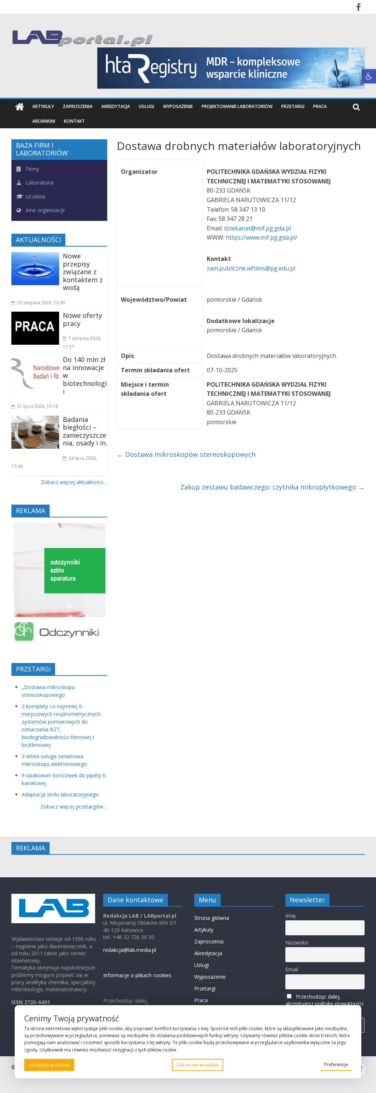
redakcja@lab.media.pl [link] (129, 949)
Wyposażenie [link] (178, 106)
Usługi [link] (146, 106)
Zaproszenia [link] (78, 106)
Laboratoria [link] (39, 182)
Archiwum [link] (43, 121)
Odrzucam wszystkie (197, 1065)
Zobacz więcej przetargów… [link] (73, 806)
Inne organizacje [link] (44, 210)
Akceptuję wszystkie (49, 1065)
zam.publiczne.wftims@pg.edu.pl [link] (252, 268)
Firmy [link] (31, 168)
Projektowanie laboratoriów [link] (237, 106)
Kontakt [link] (74, 121)
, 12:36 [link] (41, 303)
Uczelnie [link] (35, 196)
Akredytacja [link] (115, 106)
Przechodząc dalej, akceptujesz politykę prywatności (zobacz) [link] (324, 1003)
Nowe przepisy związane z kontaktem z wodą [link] (83, 271)
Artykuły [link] (43, 106)
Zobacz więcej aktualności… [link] (74, 482)
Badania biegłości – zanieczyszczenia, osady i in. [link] (85, 431)
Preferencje (336, 1064)
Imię (290, 915)
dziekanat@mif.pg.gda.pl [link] (258, 228)
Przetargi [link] (292, 106)
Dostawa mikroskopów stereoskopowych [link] (186, 454)
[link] (369, 76)
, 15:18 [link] (37, 406)
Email (291, 969)
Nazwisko (296, 942)
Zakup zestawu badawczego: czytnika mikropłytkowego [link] (272, 487)
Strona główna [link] (211, 917)
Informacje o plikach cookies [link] (137, 975)
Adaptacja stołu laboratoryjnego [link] (60, 794)
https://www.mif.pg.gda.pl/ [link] (261, 237)
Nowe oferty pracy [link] (82, 319)
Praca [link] (320, 106)
